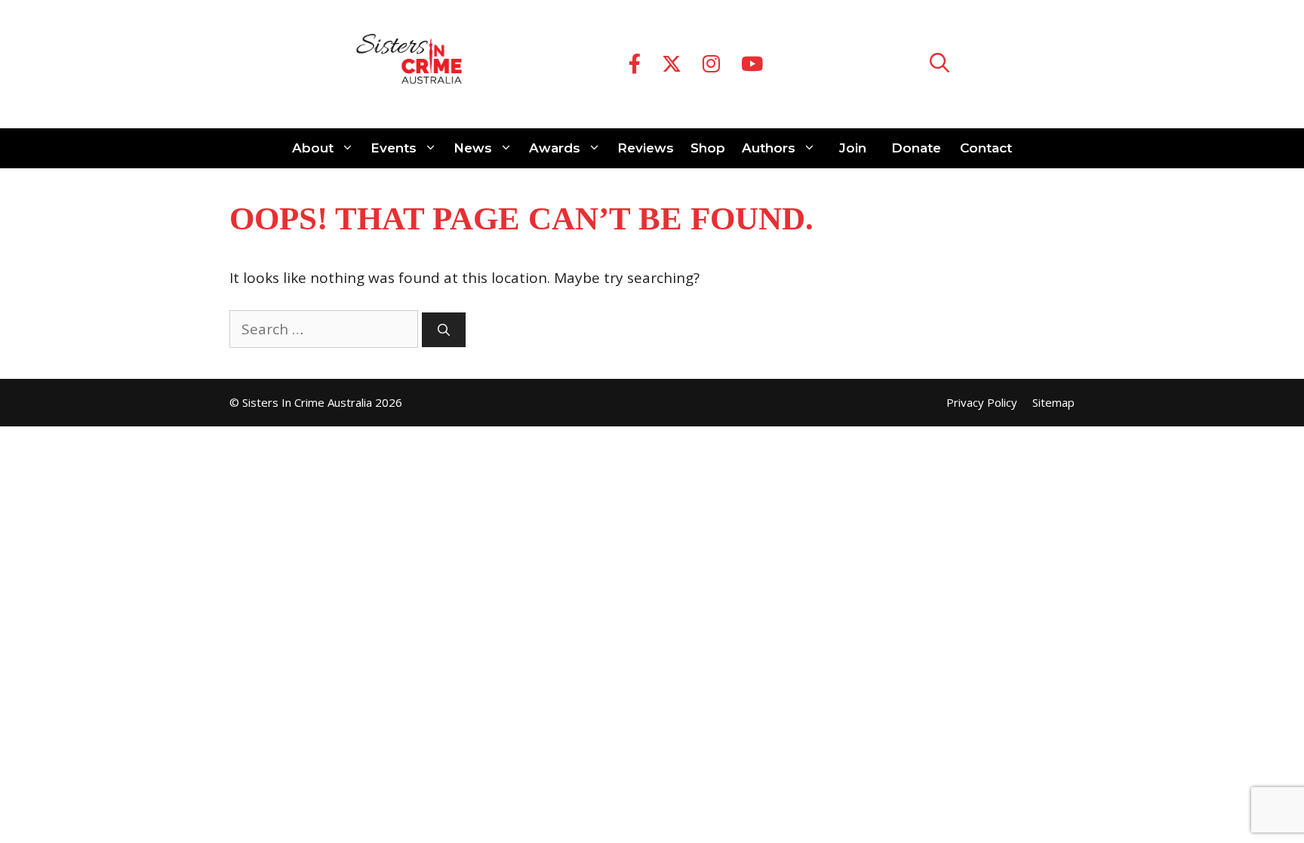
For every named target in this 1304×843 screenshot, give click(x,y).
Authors (768, 147)
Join (852, 147)
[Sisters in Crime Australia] (409, 64)
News (473, 147)
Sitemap (1053, 402)
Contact (986, 147)
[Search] (444, 329)
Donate (916, 147)
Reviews (645, 147)
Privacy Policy (981, 402)
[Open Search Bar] (939, 64)
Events (394, 147)
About (313, 147)
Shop (707, 147)
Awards (554, 147)
